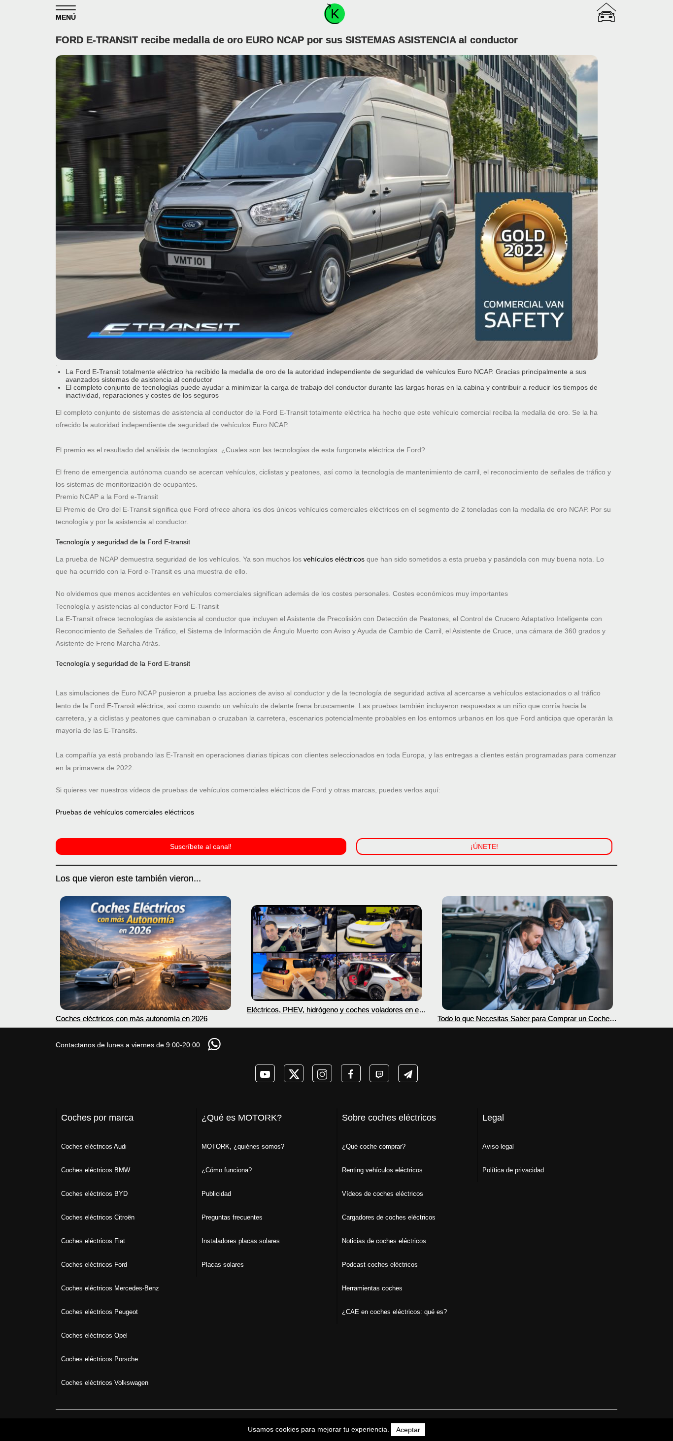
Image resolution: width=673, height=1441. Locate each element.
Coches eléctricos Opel (94, 1335)
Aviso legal (498, 1146)
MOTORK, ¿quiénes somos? (243, 1146)
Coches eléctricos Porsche (99, 1359)
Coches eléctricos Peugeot (99, 1312)
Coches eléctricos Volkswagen (104, 1382)
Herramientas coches (372, 1288)
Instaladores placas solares (241, 1241)
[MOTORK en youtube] (265, 1073)
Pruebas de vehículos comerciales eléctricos (125, 812)
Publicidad (216, 1193)
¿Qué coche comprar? (373, 1146)
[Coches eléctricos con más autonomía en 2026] (146, 953)
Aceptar (408, 1430)
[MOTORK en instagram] (322, 1073)
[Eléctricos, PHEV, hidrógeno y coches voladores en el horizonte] (337, 953)
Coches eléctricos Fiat (93, 1241)
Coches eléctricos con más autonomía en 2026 (131, 1018)
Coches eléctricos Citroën (98, 1217)
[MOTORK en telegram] (408, 1073)
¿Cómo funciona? (227, 1170)
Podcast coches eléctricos (380, 1264)
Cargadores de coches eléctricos (389, 1217)
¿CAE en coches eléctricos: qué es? (394, 1312)
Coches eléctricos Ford (94, 1264)
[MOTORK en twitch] (379, 1073)
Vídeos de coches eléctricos (382, 1193)
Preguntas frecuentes (232, 1217)
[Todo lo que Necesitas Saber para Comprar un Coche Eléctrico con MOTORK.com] (527, 953)
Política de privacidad (513, 1170)
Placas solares (223, 1264)
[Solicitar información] (215, 1044)
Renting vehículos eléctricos (382, 1170)
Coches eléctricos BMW (95, 1170)
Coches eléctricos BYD (94, 1193)
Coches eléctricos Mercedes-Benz (110, 1288)
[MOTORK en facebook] (351, 1073)
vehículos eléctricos (334, 559)
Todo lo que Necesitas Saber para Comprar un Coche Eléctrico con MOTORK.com (523, 1018)
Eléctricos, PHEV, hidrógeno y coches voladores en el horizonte (333, 1009)
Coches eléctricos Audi (94, 1146)
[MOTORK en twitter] (293, 1073)
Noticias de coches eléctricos (384, 1241)
